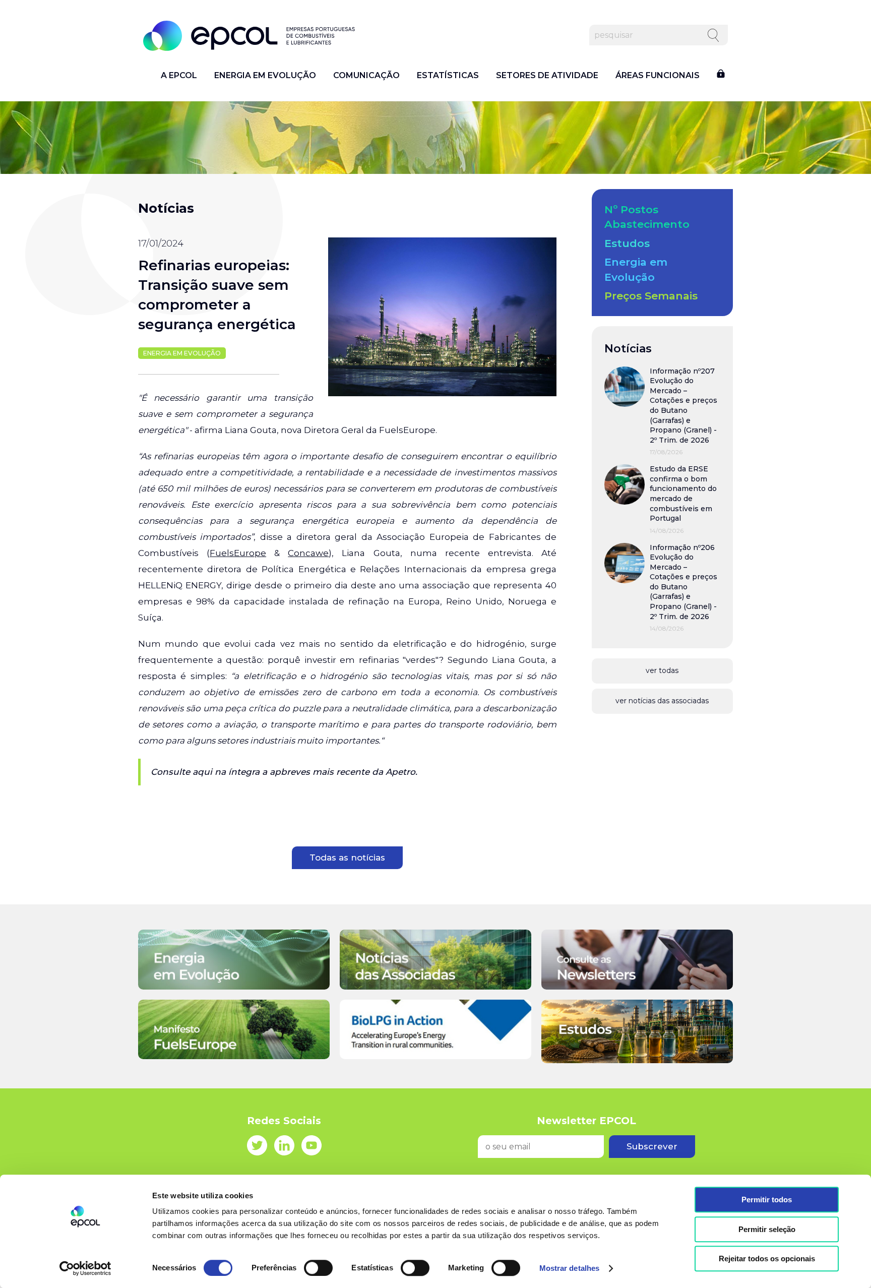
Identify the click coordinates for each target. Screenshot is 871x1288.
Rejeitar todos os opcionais (767, 1258)
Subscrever (652, 1146)
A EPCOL (179, 76)
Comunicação (366, 76)
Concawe (308, 553)
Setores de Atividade (547, 76)
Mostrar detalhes (569, 1268)
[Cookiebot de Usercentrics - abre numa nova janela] (85, 1268)
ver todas (662, 670)
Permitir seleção (766, 1229)
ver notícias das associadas (662, 700)
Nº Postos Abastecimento (647, 216)
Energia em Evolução (265, 76)
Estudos (627, 243)
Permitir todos (766, 1199)
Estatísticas (448, 76)
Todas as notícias (347, 857)
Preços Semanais (651, 295)
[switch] (318, 1268)
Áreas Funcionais (657, 76)
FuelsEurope (238, 553)
